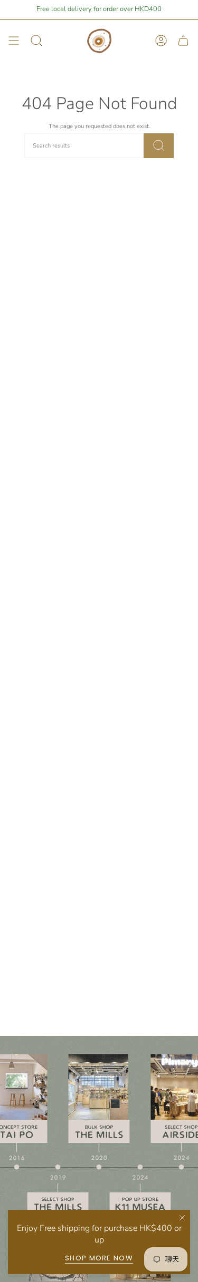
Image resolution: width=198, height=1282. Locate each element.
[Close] (182, 1217)
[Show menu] (13, 40)
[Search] (159, 145)
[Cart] (183, 40)
